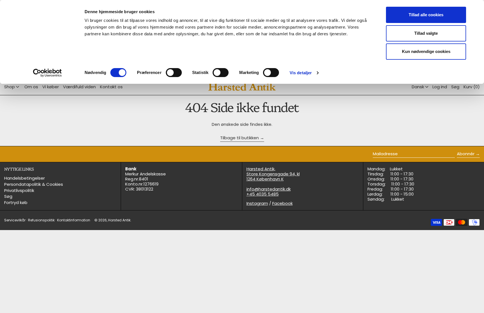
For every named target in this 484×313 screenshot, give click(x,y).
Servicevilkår (14, 220)
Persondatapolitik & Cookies (33, 184)
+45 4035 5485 (262, 194)
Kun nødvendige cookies (426, 51)
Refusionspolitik (41, 220)
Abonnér (465, 154)
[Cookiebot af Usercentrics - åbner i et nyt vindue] (47, 73)
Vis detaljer (301, 72)
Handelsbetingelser (24, 178)
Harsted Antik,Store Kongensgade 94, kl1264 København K (273, 174)
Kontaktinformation (73, 220)
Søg (8, 196)
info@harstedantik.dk (268, 189)
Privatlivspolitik (19, 190)
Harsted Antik (119, 220)
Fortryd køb (15, 202)
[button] (455, 87)
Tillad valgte (426, 33)
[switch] (174, 72)
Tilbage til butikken (239, 138)
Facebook (282, 203)
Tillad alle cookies (426, 14)
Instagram (257, 203)
